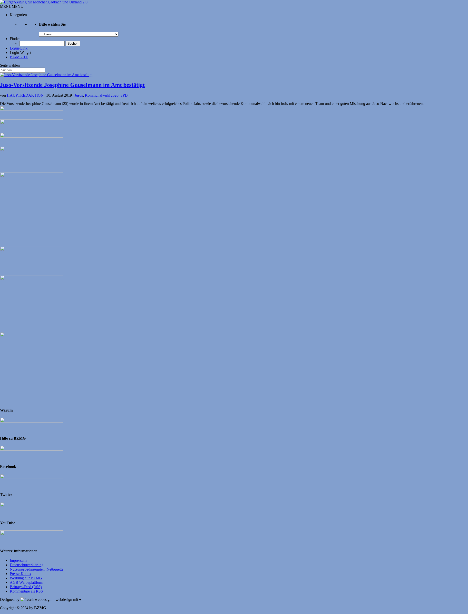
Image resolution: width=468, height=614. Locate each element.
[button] (11, 6)
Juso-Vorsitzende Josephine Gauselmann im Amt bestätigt (72, 85)
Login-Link (19, 48)
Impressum (18, 560)
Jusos (79, 95)
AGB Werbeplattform (26, 582)
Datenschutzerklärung (26, 565)
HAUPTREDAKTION (25, 95)
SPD (124, 95)
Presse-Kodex (20, 574)
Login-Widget (20, 52)
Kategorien (18, 15)
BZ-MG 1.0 (19, 57)
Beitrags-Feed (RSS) (26, 587)
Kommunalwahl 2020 (101, 95)
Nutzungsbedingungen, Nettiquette (36, 569)
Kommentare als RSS (26, 591)
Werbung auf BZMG (26, 578)
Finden (15, 39)
